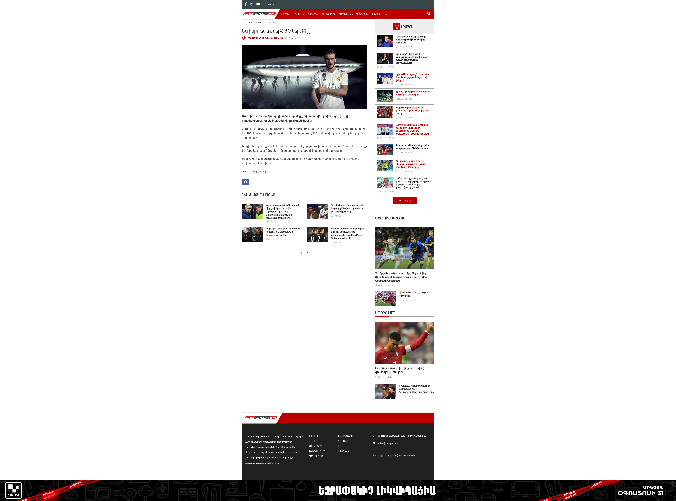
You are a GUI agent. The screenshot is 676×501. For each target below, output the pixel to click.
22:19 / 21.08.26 (386, 138)
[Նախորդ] (301, 253)
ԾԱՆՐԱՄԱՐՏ (362, 14)
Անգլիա (272, 22)
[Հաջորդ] (307, 253)
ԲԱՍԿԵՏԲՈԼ (313, 14)
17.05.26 (337, 216)
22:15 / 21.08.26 (405, 153)
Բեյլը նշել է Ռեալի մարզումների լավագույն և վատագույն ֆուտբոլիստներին (283, 231)
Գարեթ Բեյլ (259, 171)
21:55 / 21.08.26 (386, 192)
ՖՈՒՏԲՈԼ (285, 14)
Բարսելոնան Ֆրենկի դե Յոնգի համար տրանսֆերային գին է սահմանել (411, 40)
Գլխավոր (247, 22)
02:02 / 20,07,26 (409, 300)
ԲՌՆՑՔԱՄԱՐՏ (329, 14)
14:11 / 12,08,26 (385, 285)
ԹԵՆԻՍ (298, 14)
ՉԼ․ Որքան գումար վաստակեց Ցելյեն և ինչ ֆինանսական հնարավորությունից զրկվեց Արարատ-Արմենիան (401, 277)
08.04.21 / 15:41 (294, 37)
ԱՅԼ (385, 14)
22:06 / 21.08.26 (405, 171)
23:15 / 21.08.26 (405, 85)
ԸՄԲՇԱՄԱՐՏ (345, 14)
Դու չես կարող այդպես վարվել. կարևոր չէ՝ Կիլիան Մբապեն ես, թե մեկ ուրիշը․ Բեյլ (348, 208)
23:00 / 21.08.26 (405, 99)
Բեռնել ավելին (404, 201)
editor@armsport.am (388, 443)
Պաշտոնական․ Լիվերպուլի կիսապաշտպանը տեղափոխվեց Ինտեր (412, 111)
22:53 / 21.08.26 (405, 118)
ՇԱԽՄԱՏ (376, 14)
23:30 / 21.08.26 (386, 67)
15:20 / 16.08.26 (408, 397)
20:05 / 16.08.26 (384, 377)
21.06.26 (272, 222)
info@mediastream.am (404, 455)
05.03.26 (337, 243)
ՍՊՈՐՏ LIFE (265, 37)
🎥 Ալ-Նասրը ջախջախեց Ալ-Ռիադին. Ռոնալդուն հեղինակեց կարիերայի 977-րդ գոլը (411, 164)
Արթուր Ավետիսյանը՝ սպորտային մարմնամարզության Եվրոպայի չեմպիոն (412, 77)
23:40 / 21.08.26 (405, 47)
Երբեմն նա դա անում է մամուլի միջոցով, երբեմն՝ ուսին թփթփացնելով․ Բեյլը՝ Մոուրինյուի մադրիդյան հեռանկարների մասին (282, 211)
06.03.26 (272, 239)
